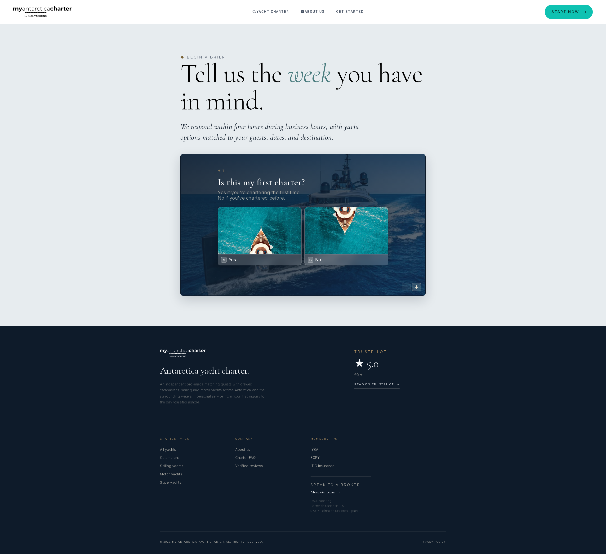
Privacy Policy (433, 541)
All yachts (168, 449)
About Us (314, 11)
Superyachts (170, 482)
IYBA (314, 449)
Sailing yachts (171, 466)
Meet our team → (325, 492)
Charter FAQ (245, 458)
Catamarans (170, 458)
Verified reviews (249, 466)
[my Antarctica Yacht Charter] (42, 11)
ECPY (315, 458)
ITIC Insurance (322, 466)
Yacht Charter (272, 11)
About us (242, 449)
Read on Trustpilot (377, 384)
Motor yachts (171, 474)
